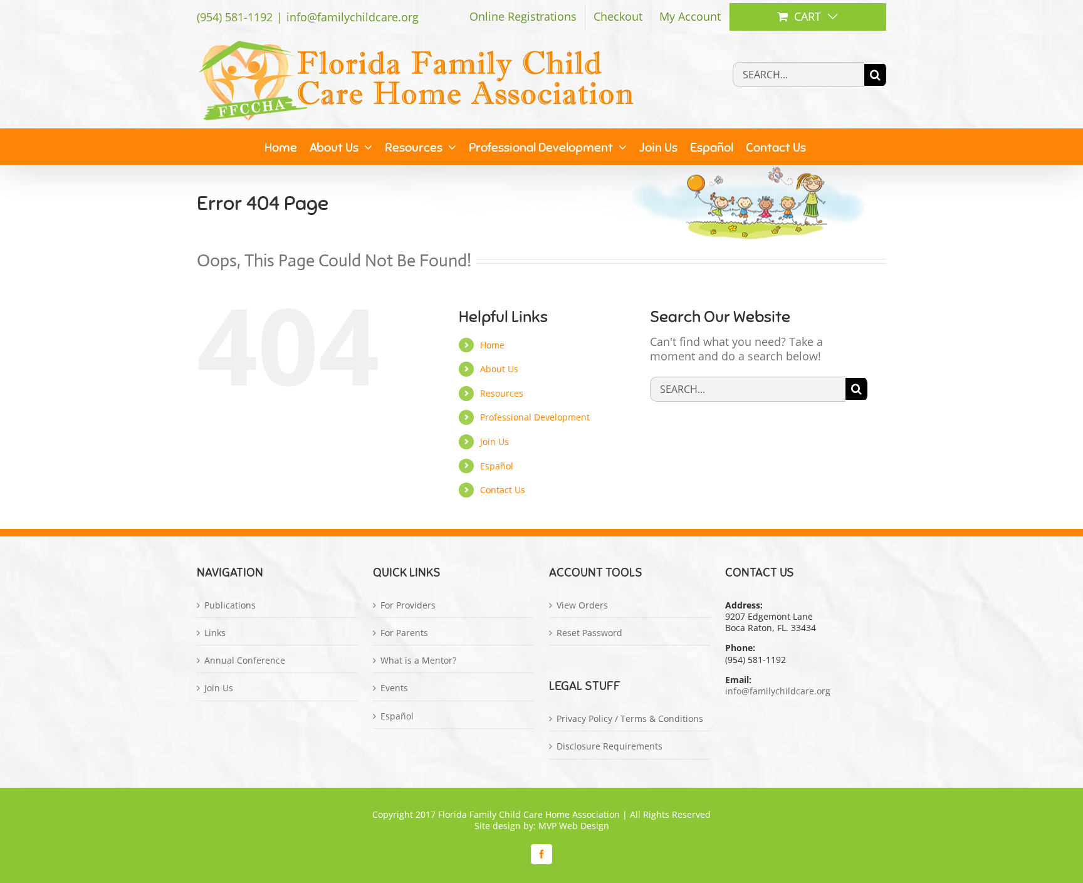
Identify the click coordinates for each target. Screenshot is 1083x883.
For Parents (404, 633)
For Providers (408, 605)
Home (492, 345)
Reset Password (589, 633)
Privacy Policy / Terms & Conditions (630, 718)
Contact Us (502, 490)
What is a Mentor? (418, 660)
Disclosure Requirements (609, 746)
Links (215, 633)
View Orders (582, 605)
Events (394, 688)
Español (496, 466)
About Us (499, 369)
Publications (230, 605)
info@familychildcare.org (352, 16)
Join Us (494, 441)
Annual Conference (244, 660)
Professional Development (535, 417)
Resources (501, 393)
